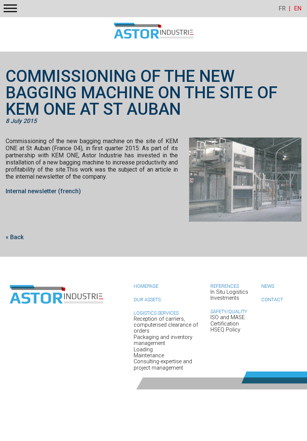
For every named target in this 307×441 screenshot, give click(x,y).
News (267, 286)
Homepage (146, 286)
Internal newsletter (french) (43, 191)
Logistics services (156, 313)
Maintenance (149, 355)
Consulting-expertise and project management (163, 364)
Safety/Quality (228, 311)
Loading (143, 349)
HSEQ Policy (225, 330)
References (224, 286)
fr (282, 8)
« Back (15, 237)
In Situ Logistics (229, 292)
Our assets (147, 299)
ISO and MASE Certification (227, 320)
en (297, 8)
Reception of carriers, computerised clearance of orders (166, 325)
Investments (224, 298)
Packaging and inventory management (163, 340)
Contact (272, 299)
